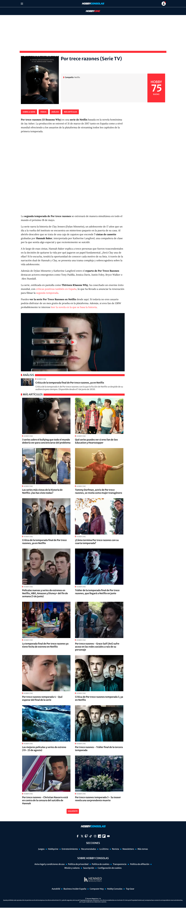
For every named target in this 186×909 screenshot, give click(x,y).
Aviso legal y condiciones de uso (50, 864)
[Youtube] (108, 836)
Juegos (41, 849)
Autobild (56, 889)
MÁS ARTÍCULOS (70, 112)
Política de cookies (100, 864)
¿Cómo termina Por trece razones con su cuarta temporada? (97, 542)
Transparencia (120, 864)
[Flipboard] (104, 836)
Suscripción (88, 868)
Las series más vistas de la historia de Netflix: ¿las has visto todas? (42, 491)
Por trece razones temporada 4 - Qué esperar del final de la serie (42, 698)
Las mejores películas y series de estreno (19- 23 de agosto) (44, 749)
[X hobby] (82, 836)
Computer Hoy (97, 889)
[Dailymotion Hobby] (99, 836)
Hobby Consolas (114, 889)
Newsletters (128, 849)
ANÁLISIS (55, 112)
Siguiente (73, 811)
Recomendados (88, 849)
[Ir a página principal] (92, 3)
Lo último (104, 849)
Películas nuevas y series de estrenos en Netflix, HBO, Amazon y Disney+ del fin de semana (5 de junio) (45, 593)
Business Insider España (75, 889)
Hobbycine (91, 11)
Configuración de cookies (110, 868)
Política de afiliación (139, 864)
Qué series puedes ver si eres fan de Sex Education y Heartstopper (96, 441)
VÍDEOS (43, 112)
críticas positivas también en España (56, 289)
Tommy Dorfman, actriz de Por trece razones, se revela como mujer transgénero (98, 491)
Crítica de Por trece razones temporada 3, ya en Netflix (99, 698)
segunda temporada (47, 292)
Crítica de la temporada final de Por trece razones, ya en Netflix (69, 382)
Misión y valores (72, 868)
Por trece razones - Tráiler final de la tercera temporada (99, 749)
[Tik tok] (90, 836)
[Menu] (21, 3)
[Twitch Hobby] (86, 836)
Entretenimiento (70, 849)
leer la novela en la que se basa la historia (74, 307)
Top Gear (130, 889)
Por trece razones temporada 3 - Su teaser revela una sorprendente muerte (98, 799)
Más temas (143, 849)
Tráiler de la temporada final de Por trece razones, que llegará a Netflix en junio (97, 592)
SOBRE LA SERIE (29, 112)
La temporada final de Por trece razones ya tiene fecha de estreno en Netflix (45, 645)
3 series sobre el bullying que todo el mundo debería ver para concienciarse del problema (46, 441)
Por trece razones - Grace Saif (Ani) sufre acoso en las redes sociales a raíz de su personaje (97, 646)
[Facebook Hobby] (77, 836)
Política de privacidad (78, 864)
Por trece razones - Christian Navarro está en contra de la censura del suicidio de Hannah (45, 800)
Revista (115, 849)
